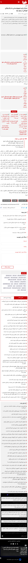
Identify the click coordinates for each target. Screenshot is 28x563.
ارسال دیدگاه (7, 267)
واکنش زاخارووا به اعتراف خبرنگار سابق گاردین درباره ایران (15, 326)
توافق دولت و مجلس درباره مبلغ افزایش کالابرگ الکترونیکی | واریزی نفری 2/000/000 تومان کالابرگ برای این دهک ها (23, 133)
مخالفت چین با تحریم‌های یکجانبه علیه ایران (17, 390)
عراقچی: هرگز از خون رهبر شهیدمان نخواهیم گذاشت (15, 337)
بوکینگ (24, 286)
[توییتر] (24, 208)
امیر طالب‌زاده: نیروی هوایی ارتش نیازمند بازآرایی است (15, 304)
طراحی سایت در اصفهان (7, 288)
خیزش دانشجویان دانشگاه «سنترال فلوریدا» (16, 219)
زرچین (12, 283)
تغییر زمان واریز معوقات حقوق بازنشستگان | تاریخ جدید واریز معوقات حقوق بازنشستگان (11, 97)
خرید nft (11, 281)
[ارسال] (3, 14)
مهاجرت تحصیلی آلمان (22, 277)
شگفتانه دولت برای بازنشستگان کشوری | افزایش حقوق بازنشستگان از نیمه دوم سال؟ (10, 549)
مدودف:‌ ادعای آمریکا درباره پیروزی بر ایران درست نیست (15, 332)
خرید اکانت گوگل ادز (22, 283)
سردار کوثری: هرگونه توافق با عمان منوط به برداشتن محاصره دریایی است (14, 383)
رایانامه (25, 247)
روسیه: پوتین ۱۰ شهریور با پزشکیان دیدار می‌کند (16, 357)
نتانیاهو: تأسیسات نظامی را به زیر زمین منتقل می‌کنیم (15, 314)
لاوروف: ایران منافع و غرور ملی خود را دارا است (16, 323)
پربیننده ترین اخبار (7, 298)
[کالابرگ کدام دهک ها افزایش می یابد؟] (14, 117)
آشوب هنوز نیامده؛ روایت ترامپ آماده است (17, 380)
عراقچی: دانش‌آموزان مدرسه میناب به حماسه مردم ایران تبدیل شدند (14, 310)
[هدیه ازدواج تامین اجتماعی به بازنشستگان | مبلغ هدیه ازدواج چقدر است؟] (24, 63)
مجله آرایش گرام (23, 281)
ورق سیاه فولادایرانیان (6, 283)
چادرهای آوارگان (6, 200)
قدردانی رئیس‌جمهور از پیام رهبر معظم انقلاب (17, 346)
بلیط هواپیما (24, 288)
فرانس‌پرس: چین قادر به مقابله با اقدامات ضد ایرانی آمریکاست (14, 301)
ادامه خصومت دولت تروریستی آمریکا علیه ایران (16, 320)
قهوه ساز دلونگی (23, 290)
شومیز (19, 290)
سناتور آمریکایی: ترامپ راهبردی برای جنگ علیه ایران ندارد (14, 334)
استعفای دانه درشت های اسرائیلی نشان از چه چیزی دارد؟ (14, 223)
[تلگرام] (26, 208)
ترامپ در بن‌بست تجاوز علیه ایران (19, 307)
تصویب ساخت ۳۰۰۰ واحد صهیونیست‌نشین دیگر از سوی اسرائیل (14, 228)
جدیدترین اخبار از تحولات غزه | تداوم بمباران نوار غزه (14, 216)
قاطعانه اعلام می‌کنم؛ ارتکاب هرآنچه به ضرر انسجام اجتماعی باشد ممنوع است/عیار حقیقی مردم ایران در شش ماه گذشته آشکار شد (14, 362)
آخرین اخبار (20, 298)
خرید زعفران (16, 283)
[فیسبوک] (22, 208)
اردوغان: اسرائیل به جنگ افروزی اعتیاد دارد (17, 343)
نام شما (25, 241)
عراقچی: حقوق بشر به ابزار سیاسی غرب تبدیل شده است (15, 355)
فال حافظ (24, 279)
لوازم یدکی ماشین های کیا (16, 288)
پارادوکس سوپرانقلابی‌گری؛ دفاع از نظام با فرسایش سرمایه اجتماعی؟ (14, 376)
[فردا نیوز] (24, 2)
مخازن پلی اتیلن (7, 277)
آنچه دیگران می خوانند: (20, 139)
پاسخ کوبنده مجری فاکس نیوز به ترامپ (18, 340)
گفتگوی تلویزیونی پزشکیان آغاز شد (19, 317)
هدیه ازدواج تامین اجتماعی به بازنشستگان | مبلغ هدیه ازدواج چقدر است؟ (12, 63)
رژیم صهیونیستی (22, 200)
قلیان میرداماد (19, 279)
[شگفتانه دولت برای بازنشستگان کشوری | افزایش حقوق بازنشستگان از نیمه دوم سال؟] (23, 551)
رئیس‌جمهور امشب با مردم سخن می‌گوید (18, 349)
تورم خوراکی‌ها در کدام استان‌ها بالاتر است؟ (17, 352)
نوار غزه (14, 200)
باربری (14, 286)
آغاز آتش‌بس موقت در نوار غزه (19, 232)
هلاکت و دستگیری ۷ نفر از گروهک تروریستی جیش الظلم (14, 329)
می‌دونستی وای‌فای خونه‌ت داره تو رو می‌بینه (17, 387)
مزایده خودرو (10, 286)
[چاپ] (1, 14)
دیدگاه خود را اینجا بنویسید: (21, 252)
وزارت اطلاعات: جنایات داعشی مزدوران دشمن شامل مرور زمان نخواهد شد (14, 397)
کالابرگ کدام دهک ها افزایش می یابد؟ (14, 122)
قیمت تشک (14, 275)
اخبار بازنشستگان (8, 275)
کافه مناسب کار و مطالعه (12, 279)
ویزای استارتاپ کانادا (14, 277)
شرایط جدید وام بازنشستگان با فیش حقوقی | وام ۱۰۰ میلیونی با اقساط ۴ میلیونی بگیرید (5, 127)
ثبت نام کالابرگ (16, 281)
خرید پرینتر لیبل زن (19, 286)
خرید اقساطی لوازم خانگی (22, 275)
